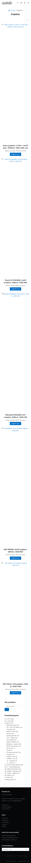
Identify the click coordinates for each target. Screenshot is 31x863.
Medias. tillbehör (12, 742)
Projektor (9, 754)
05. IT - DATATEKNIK (11, 767)
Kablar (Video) (11, 731)
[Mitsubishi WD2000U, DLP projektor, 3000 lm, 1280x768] (15, 352)
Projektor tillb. (11, 756)
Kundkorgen (5, 822)
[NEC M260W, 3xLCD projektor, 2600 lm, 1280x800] (15, 486)
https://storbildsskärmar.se (10, 837)
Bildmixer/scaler (11, 725)
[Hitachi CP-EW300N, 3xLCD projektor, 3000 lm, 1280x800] (15, 217)
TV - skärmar (10, 761)
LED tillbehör (10, 740)
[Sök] (17, 2)
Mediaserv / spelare (12, 744)
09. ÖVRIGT (8, 775)
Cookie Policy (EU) (11, 861)
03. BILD (7, 723)
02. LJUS (7, 721)
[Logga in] (21, 2)
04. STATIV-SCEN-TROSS (12, 765)
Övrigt (8, 750)
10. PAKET (8, 777)
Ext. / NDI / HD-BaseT (13, 727)
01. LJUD (7, 719)
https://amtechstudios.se (9, 840)
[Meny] (28, 2)
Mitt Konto (5, 820)
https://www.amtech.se (9, 835)
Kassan (4, 826)
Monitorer (9, 748)
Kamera (9, 733)
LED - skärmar (11, 737)
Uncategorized (9, 779)
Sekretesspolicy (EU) (23, 861)
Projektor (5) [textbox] (15, 849)
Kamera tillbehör (11, 735)
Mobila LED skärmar (13, 746)
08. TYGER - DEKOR (11, 773)
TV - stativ (10, 763)
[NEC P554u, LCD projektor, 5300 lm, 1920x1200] (15, 621)
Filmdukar (9, 729)
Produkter (5, 818)
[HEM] (9, 10)
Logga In (4, 824)
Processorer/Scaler (12, 752)
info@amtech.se (17, 801)
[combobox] (15, 849)
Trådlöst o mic (11, 758)
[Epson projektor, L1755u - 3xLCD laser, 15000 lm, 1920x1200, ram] (15, 83)
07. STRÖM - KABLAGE (11, 771)
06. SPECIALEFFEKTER (11, 769)
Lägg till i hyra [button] (15, 154)
